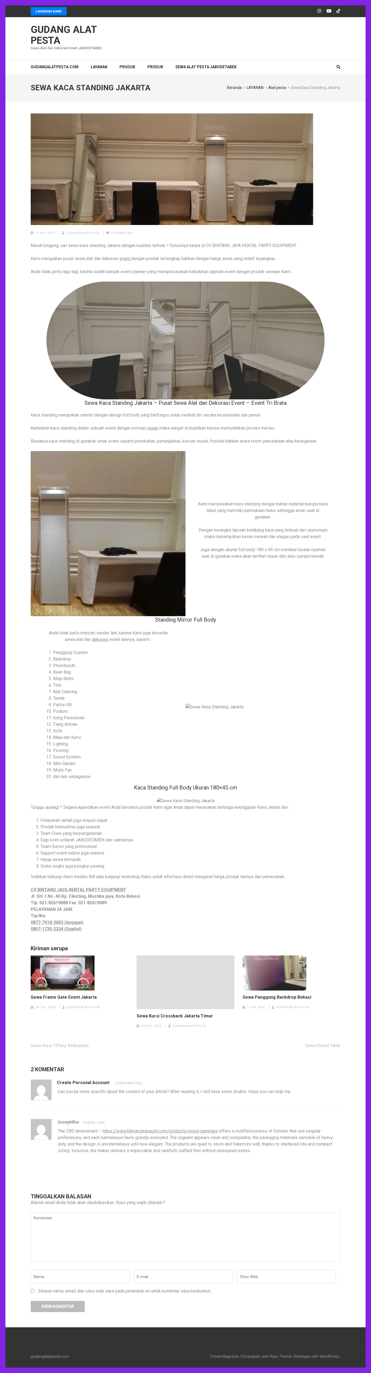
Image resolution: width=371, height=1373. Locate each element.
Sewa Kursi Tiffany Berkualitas (60, 1045)
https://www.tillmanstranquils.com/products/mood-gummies (160, 1131)
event (125, 258)
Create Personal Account (83, 1082)
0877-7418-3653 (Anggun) (57, 922)
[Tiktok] (338, 11)
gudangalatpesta (82, 233)
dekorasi (100, 639)
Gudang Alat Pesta (64, 35)
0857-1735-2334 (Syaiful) (56, 928)
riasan (152, 428)
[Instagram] (319, 11)
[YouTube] (328, 11)
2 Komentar (122, 233)
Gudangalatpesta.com (54, 67)
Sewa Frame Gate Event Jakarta (64, 997)
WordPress (329, 1356)
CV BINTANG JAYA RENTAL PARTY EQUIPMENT (78, 889)
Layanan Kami (49, 11)
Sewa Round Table (322, 1045)
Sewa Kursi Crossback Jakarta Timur (175, 1016)
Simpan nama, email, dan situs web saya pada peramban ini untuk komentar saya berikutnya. (124, 1291)
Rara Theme (281, 1356)
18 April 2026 (93, 1123)
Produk (155, 67)
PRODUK (127, 67)
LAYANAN (99, 67)
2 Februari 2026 (128, 1083)
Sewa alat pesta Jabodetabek (206, 67)
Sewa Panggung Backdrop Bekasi (277, 997)
